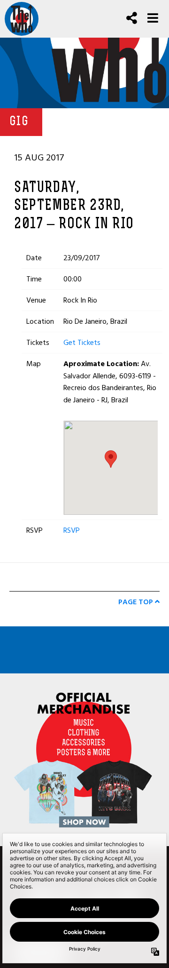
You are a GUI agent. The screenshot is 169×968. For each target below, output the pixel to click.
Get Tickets (81, 342)
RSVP (71, 530)
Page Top (136, 602)
